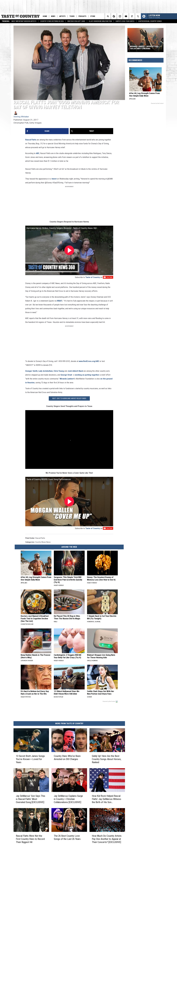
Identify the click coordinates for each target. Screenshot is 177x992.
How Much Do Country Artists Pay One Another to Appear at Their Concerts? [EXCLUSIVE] (106, 839)
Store (92, 16)
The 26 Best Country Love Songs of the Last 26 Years (67, 837)
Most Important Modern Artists (24, 21)
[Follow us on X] (138, 16)
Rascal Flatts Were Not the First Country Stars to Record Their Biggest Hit (30, 839)
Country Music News (43, 542)
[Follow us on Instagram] (120, 16)
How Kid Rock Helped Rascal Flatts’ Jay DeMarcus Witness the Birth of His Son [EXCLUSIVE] (106, 799)
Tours (72, 16)
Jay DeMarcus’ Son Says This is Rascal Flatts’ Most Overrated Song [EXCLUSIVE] (30, 799)
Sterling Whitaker (21, 116)
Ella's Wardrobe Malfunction (100, 21)
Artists (62, 16)
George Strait (66, 375)
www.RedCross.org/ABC (89, 361)
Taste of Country (92, 277)
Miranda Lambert (67, 378)
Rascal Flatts (30, 139)
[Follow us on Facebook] (132, 16)
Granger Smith (31, 371)
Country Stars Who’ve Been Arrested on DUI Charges (67, 758)
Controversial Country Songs (150, 21)
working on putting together (87, 375)
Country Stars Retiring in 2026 (52, 21)
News (53, 16)
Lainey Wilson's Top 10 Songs (143, 49)
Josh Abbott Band (75, 371)
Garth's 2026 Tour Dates (125, 21)
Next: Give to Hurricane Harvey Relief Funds (69, 398)
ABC (37, 153)
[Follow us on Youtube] (126, 16)
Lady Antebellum (45, 371)
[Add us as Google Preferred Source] (114, 16)
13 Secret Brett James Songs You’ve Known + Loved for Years (30, 759)
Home (45, 16)
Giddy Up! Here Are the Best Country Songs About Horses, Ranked (106, 759)
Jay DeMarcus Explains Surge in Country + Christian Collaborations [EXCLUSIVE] (68, 799)
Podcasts (82, 16)
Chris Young (59, 371)
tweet (54, 179)
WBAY (59, 301)
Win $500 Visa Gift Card (76, 21)
